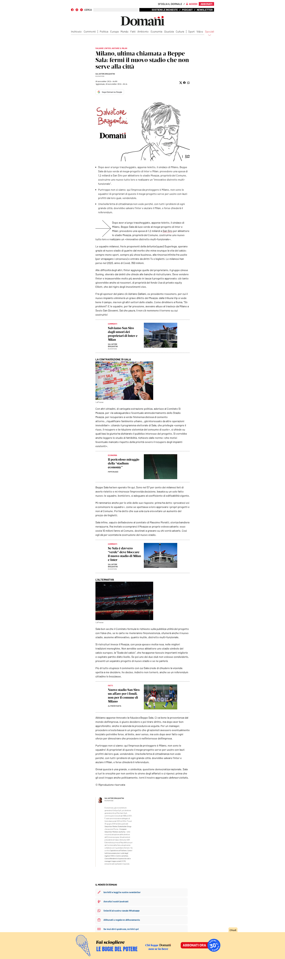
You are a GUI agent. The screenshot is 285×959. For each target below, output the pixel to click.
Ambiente (143, 31)
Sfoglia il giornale (170, 3)
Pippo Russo (113, 472)
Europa (114, 31)
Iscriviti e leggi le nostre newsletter (122, 892)
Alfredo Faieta (114, 706)
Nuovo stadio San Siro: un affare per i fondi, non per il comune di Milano (124, 695)
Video (200, 31)
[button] (180, 82)
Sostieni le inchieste (165, 9)
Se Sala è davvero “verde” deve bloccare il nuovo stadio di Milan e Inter (124, 554)
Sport (191, 31)
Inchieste (76, 31)
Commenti (90, 31)
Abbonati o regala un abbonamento (121, 919)
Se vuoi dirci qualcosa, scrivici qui (121, 929)
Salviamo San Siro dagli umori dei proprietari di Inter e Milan (122, 333)
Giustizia (169, 31)
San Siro (167, 231)
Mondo (124, 31)
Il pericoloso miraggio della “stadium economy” (123, 463)
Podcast (187, 9)
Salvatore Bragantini (105, 74)
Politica (104, 31)
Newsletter (205, 9)
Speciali (209, 31)
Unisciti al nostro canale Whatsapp (121, 910)
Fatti (133, 31)
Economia (156, 31)
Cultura (180, 31)
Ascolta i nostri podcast (115, 901)
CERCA (88, 9)
